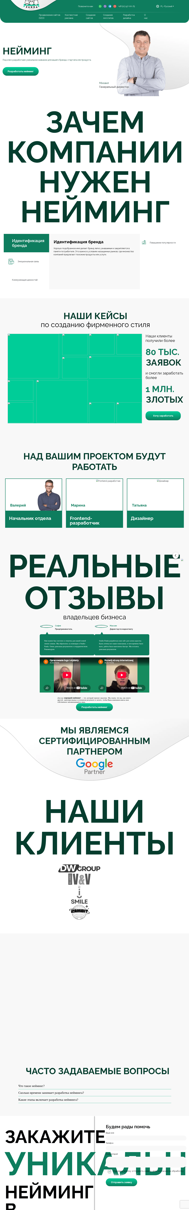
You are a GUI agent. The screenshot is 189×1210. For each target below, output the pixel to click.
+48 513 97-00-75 (126, 6)
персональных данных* (125, 1174)
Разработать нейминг (21, 71)
